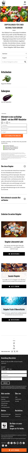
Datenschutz (18, 414)
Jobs (16, 397)
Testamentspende (5, 401)
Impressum (17, 416)
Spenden (3, 399)
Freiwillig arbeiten (5, 407)
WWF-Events (4, 405)
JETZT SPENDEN (15, 450)
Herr (9, 122)
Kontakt (17, 401)
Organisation (18, 399)
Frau (4, 122)
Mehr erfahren (15, 254)
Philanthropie (4, 403)
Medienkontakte (5, 416)
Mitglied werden (5, 397)
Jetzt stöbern (15, 286)
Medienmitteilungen (6, 414)
